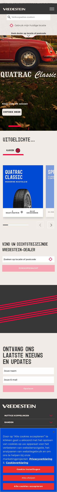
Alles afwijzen (28, 478)
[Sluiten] (54, 432)
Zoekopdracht (28, 268)
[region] (28, 460)
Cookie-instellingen (28, 469)
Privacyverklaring (40, 459)
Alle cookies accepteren (28, 486)
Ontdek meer (12, 112)
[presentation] (40, 224)
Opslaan (28, 388)
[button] (11, 126)
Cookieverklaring (17, 462)
